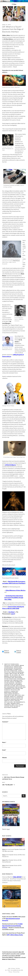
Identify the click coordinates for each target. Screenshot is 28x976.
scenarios (20, 696)
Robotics (13, 696)
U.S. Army (7, 703)
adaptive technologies (11, 664)
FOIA (8, 970)
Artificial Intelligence (11, 665)
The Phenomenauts (19, 702)
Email (4, 750)
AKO (9, 968)
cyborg (6, 673)
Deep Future (13, 673)
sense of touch (9, 700)
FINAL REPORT (17, 877)
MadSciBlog (8, 692)
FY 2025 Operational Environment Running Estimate (12, 925)
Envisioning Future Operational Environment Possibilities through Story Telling (13, 597)
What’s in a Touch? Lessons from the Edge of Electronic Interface (13, 706)
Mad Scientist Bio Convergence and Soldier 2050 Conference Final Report (15, 687)
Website (4, 757)
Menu (14, 4)
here (8, 829)
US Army (13, 968)
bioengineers (18, 668)
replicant (18, 695)
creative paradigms (17, 672)
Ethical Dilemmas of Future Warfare (15, 590)
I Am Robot (11, 612)
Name (4, 742)
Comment (5, 721)
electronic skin (9, 677)
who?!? (13, 614)
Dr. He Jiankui (14, 674)
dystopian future (15, 676)
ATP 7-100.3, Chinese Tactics (15, 935)
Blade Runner (8, 669)
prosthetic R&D (9, 695)
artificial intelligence (10, 465)
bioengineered (8, 668)
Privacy (10, 972)
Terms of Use (16, 972)
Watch (4, 849)
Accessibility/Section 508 (17, 970)
